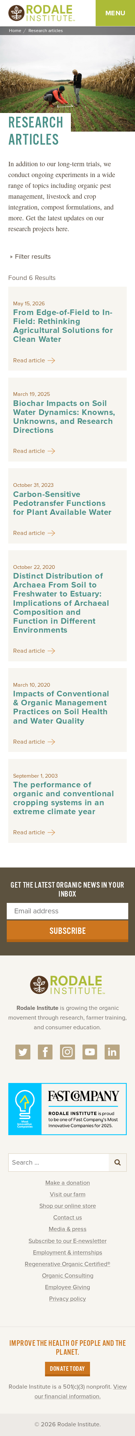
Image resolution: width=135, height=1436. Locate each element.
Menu (115, 13)
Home (15, 30)
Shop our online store (67, 1206)
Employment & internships (67, 1252)
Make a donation (67, 1183)
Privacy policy (67, 1299)
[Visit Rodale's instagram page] (67, 1052)
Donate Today (67, 1369)
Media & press (68, 1229)
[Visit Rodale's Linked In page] (112, 1052)
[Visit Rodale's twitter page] (22, 1052)
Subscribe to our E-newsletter (67, 1241)
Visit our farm (68, 1194)
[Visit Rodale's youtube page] (90, 1052)
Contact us (67, 1217)
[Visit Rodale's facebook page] (45, 1052)
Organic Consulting (67, 1275)
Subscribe (68, 931)
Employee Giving (67, 1287)
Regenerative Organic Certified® (67, 1264)
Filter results (33, 256)
